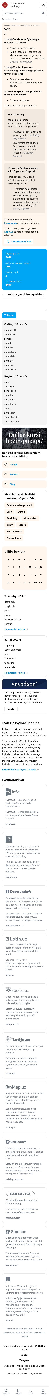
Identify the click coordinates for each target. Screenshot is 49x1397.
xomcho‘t (9, 365)
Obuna (10, 1373)
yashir (7, 614)
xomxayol (9, 360)
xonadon (8, 395)
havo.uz (24, 1336)
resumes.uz (39, 1332)
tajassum (9, 662)
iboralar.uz (28, 1332)
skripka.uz (28, 1328)
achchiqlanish (14, 531)
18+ (40, 1373)
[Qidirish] (43, 13)
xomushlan (10, 351)
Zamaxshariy (14, 538)
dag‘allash (9, 601)
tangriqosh (10, 658)
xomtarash (10, 334)
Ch (40, 582)
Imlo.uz (6, 760)
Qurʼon (21, 511)
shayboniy (9, 606)
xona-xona (9, 386)
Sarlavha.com (30, 760)
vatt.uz (19, 1332)
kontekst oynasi (12, 649)
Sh (35, 582)
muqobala (9, 667)
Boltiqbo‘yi (12, 518)
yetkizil (8, 610)
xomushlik (9, 356)
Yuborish (9, 315)
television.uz (9, 1332)
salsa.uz (19, 1328)
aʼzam (10, 524)
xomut (7, 343)
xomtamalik (10, 330)
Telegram (24, 1360)
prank (7, 654)
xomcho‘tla (10, 369)
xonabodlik (10, 390)
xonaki (7, 408)
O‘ (24, 582)
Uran (9, 511)
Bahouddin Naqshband (19, 505)
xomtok (8, 338)
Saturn (22, 524)
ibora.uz (11, 1328)
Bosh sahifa (6, 19)
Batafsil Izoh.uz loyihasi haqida (19, 769)
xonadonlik (10, 403)
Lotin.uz (8, 231)
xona (6, 382)
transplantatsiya (12, 619)
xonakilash (9, 412)
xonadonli (9, 399)
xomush (8, 347)
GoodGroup (23, 1373)
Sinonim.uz (10, 222)
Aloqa (24, 1354)
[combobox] (24, 13)
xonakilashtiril (11, 421)
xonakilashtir (11, 417)
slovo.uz (38, 1328)
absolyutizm (30, 518)
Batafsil (11, 709)
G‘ (30, 582)
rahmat (8, 623)
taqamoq (9, 645)
